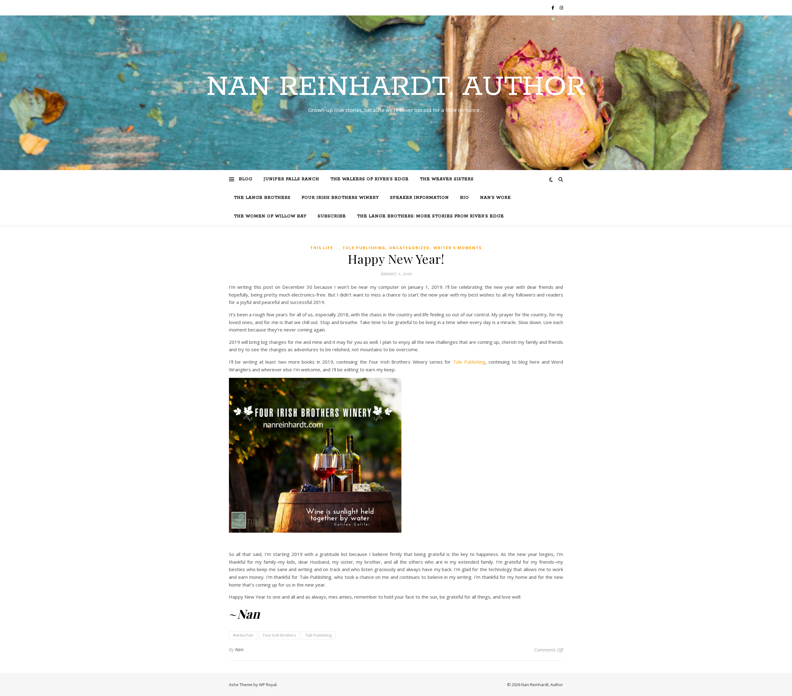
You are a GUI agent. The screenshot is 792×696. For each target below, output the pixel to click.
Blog (245, 179)
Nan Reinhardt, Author (396, 87)
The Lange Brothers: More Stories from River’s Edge (430, 216)
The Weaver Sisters (447, 179)
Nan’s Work (495, 197)
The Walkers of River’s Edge (369, 179)
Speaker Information (419, 197)
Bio (464, 197)
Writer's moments (457, 247)
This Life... (324, 247)
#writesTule (243, 635)
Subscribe (332, 216)
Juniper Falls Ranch (291, 179)
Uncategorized (409, 247)
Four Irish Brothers (279, 635)
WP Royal (268, 684)
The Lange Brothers (262, 197)
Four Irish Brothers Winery (340, 197)
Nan (239, 649)
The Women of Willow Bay (270, 216)
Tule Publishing (363, 247)
